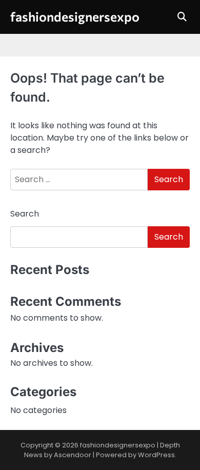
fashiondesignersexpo (74, 16)
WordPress (156, 455)
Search (24, 214)
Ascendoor (72, 455)
